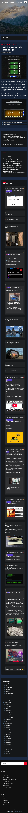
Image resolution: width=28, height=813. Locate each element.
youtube (20, 174)
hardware (3, 44)
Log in (4, 798)
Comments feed (6, 802)
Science (7, 742)
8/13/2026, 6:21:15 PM (14, 524)
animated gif (5, 157)
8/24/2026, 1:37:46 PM (14, 219)
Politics (8, 167)
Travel (7, 713)
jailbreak (6, 164)
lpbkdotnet (9, 379)
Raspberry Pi (8, 738)
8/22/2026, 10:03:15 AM (14, 364)
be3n (7, 188)
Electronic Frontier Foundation (9, 773)
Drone (7, 729)
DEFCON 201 (9, 420)
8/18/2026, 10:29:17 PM (18, 420)
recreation (16, 167)
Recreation (7, 702)
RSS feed (12, 138)
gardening (8, 710)
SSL (15, 169)
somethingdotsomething (11, 2)
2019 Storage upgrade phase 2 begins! (11, 48)
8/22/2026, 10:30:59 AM (15, 254)
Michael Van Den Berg (18, 811)
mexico (5, 165)
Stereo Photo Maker (7, 787)
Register (4, 796)
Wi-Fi (7, 753)
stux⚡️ (8, 501)
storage (13, 122)
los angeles (17, 164)
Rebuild (9, 122)
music (11, 165)
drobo (6, 122)
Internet (7, 732)
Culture (6, 683)
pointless (5, 167)
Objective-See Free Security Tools (9, 779)
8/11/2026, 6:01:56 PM (14, 642)
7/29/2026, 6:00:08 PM (15, 451)
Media (8, 44)
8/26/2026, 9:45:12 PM (17, 190)
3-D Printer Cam (6, 781)
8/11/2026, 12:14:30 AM (14, 668)
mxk (8, 287)
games (7, 159)
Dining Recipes (6, 785)
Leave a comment (6, 124)
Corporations (8, 717)
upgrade (17, 122)
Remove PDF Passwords (8, 777)
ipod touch (19, 161)
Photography (8, 693)
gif (10, 159)
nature (14, 165)
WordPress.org (6, 804)
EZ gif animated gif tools (8, 783)
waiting (20, 122)
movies (8, 165)
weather (12, 174)
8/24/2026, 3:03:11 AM (14, 226)
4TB (4, 122)
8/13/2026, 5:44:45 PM (16, 501)
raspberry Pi (12, 167)
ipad (11, 161)
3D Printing (8, 725)
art (13, 157)
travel (19, 172)
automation (8, 727)
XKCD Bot (9, 190)
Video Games (8, 174)
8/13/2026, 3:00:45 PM (18, 555)
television (15, 172)
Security (7, 744)
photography (19, 165)
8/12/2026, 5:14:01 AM (14, 565)
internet (5, 161)
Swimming (8, 712)
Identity (10, 811)
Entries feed (5, 800)
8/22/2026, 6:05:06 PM (14, 319)
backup (15, 157)
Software (12, 169)
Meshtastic (8, 602)
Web (7, 751)
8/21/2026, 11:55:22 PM (18, 379)
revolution (8, 695)
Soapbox (6, 715)
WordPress (18, 809)
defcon (18, 157)
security (8, 169)
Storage (7, 747)
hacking (16, 159)
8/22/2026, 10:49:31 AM (14, 342)
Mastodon (5, 140)
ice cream (9, 706)
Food (4, 159)
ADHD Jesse (9, 555)
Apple (10, 157)
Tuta (8, 254)
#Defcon (8, 594)
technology (13, 44)
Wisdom (7, 721)
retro (7, 740)
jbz (8, 451)
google (12, 159)
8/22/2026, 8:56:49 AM (15, 287)
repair (20, 167)
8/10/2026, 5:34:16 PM (15, 592)
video (4, 174)
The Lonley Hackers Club (11, 610)
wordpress (16, 174)
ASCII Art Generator (7, 775)
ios (8, 161)
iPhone (14, 161)
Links (6, 698)
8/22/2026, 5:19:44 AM (14, 370)
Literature (8, 687)
